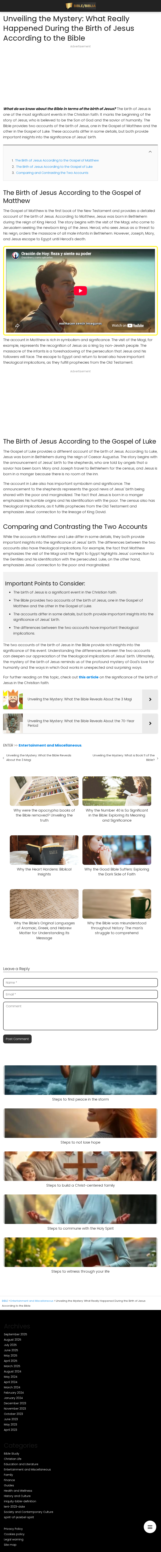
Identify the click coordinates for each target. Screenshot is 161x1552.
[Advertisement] (80, 77)
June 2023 (11, 1419)
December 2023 (15, 1403)
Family (8, 1475)
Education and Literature (21, 1464)
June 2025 (11, 1350)
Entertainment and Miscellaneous (27, 1469)
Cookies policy (14, 1534)
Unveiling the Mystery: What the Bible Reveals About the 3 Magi (38, 757)
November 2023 (15, 1409)
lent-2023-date (14, 1507)
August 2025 (12, 1340)
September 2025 (15, 1334)
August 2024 (12, 1371)
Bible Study (11, 1454)
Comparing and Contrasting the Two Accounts (52, 173)
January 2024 (13, 1398)
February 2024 (14, 1393)
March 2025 (12, 1366)
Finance (9, 1480)
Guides (9, 1485)
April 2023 (10, 1430)
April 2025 (10, 1361)
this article (89, 677)
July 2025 (10, 1345)
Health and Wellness (18, 1491)
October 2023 (13, 1414)
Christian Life (12, 1459)
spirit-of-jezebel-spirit (19, 1517)
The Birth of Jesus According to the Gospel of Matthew (57, 160)
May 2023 (10, 1424)
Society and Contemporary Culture (28, 1512)
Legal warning (13, 1539)
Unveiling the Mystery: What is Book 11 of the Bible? (124, 757)
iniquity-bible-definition (20, 1501)
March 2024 (12, 1387)
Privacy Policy (13, 1529)
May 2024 (10, 1377)
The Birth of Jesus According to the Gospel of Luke (54, 166)
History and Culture (17, 1496)
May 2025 (10, 1356)
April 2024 (10, 1382)
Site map (10, 1545)
